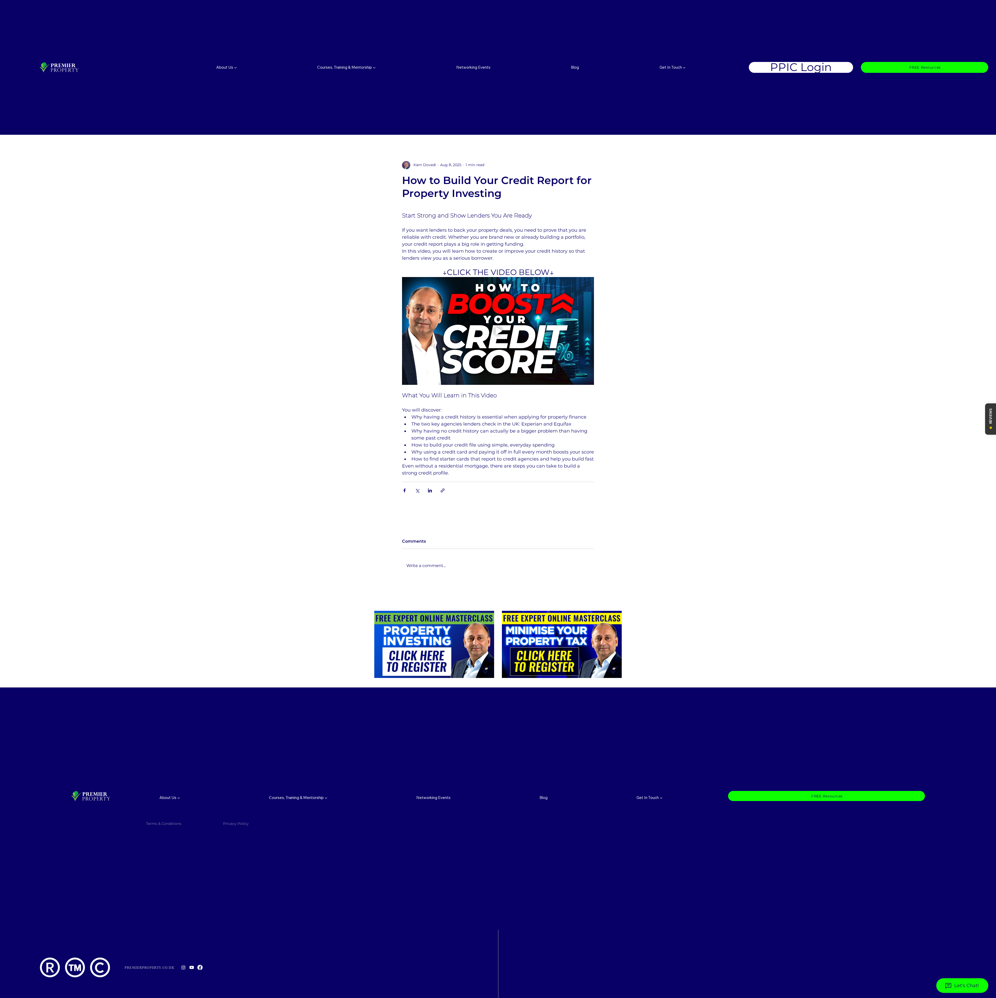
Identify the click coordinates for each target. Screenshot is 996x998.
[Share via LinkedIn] (429, 490)
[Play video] (498, 331)
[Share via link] (442, 490)
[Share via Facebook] (404, 490)
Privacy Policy (236, 823)
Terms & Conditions (163, 823)
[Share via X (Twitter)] (417, 490)
